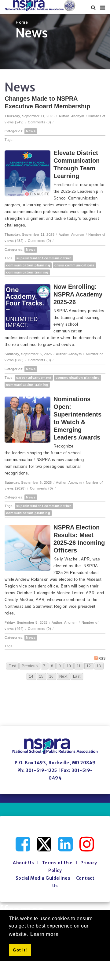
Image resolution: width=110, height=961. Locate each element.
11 (79, 666)
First (12, 666)
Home (22, 22)
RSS (102, 658)
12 (88, 666)
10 (69, 666)
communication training (27, 272)
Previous (30, 666)
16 (51, 676)
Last (77, 676)
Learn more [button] (44, 934)
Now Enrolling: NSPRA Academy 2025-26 (77, 294)
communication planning (28, 265)
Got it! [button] (20, 949)
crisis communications (74, 265)
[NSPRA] (40, 5)
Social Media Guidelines (43, 878)
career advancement (33, 377)
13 (99, 666)
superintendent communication (44, 258)
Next (63, 676)
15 (41, 676)
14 (31, 676)
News (30, 131)
